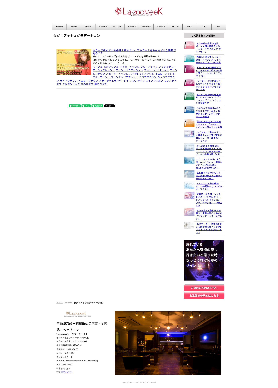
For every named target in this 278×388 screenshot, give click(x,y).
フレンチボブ (137, 81)
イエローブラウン (88, 81)
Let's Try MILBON (238, 369)
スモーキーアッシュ (117, 74)
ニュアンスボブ (154, 81)
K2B (190, 26)
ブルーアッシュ (101, 77)
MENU (89, 26)
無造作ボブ (100, 84)
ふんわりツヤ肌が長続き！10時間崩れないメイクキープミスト (209, 186)
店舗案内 (147, 26)
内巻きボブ (87, 84)
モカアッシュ (111, 67)
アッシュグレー (167, 67)
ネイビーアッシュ (129, 67)
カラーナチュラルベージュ (114, 81)
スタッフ (162, 26)
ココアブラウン (148, 77)
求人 (205, 26)
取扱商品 (104, 26)
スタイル (133, 26)
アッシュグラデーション (129, 70)
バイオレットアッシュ (141, 74)
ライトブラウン (68, 81)
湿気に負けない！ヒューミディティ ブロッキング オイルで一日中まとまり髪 (209, 124)
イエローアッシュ (165, 74)
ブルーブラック (149, 67)
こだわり (118, 26)
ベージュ (98, 67)
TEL (218, 26)
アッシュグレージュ (104, 70)
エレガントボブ (71, 84)
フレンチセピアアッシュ (124, 77)
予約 (75, 26)
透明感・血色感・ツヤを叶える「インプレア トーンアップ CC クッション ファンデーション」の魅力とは (209, 200)
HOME (60, 26)
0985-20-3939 (66, 372)
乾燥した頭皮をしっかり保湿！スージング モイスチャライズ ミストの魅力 (208, 60)
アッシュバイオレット (156, 70)
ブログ (176, 26)
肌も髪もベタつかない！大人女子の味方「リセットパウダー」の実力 (209, 176)
